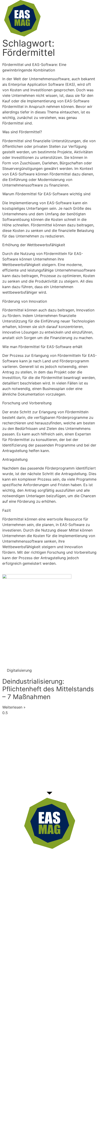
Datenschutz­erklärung (45, 1111)
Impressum (81, 1111)
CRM (54, 881)
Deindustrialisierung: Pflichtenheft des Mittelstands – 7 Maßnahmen (48, 689)
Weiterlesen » (14, 707)
